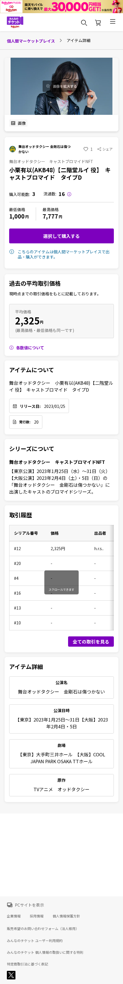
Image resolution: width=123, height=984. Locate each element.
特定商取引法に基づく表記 (27, 964)
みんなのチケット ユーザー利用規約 (35, 940)
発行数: (25, 422)
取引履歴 (20, 515)
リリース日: (30, 406)
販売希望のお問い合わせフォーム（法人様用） (43, 928)
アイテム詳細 (26, 666)
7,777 (50, 216)
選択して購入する (61, 236)
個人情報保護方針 (66, 915)
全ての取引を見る (91, 641)
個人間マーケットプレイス (31, 41)
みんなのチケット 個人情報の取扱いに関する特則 (45, 952)
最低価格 (17, 209)
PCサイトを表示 (29, 905)
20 (36, 422)
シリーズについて (31, 449)
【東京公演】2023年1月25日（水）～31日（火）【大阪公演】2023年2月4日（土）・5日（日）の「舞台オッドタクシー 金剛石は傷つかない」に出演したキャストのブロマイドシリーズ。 (59, 481)
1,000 (17, 216)
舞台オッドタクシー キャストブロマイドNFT (57, 461)
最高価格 (51, 209)
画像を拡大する (65, 86)
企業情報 (14, 915)
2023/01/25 (54, 406)
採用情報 (36, 915)
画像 (22, 123)
